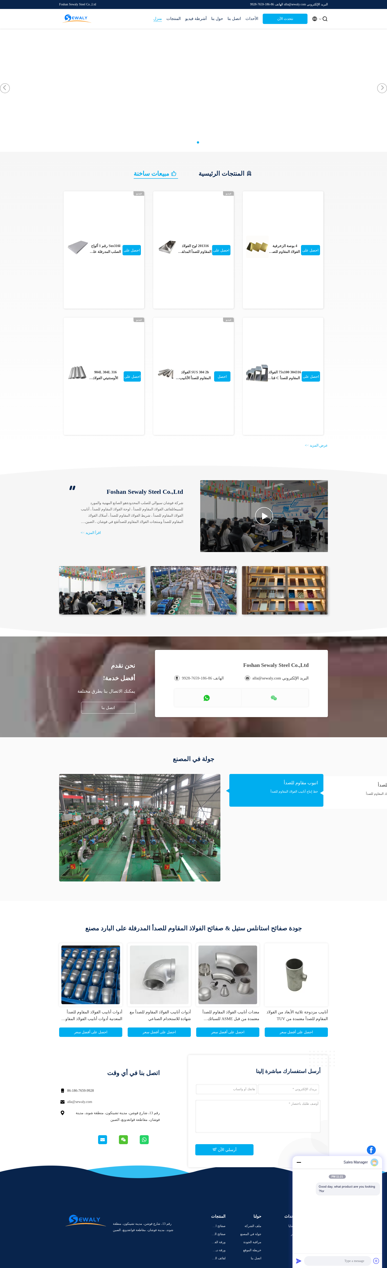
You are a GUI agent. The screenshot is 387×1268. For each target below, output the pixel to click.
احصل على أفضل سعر (132, 251)
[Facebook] (371, 1150)
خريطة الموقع (252, 1250)
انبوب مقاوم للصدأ (301, 782)
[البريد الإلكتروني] (108, 1143)
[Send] (298, 1261)
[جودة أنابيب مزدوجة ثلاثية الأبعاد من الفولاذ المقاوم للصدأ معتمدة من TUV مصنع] (296, 975)
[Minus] (298, 1162)
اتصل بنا (234, 18)
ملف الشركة (253, 1226)
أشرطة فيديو (196, 18)
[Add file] (376, 1261)
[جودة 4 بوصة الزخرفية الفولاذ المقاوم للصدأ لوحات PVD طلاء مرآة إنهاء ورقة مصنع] (257, 247)
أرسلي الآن (226, 1150)
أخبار (294, 1234)
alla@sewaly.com (79, 1102)
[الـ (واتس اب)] (149, 1143)
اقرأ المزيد (91, 533)
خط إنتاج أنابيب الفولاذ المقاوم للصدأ (294, 791)
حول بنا (217, 18)
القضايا (292, 1226)
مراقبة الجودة (252, 1242)
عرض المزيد (316, 445)
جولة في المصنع (250, 1234)
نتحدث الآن (285, 19)
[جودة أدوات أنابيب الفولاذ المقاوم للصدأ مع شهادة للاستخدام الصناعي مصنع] (159, 975)
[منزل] (77, 19)
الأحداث (251, 18)
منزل (157, 18)
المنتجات (173, 18)
